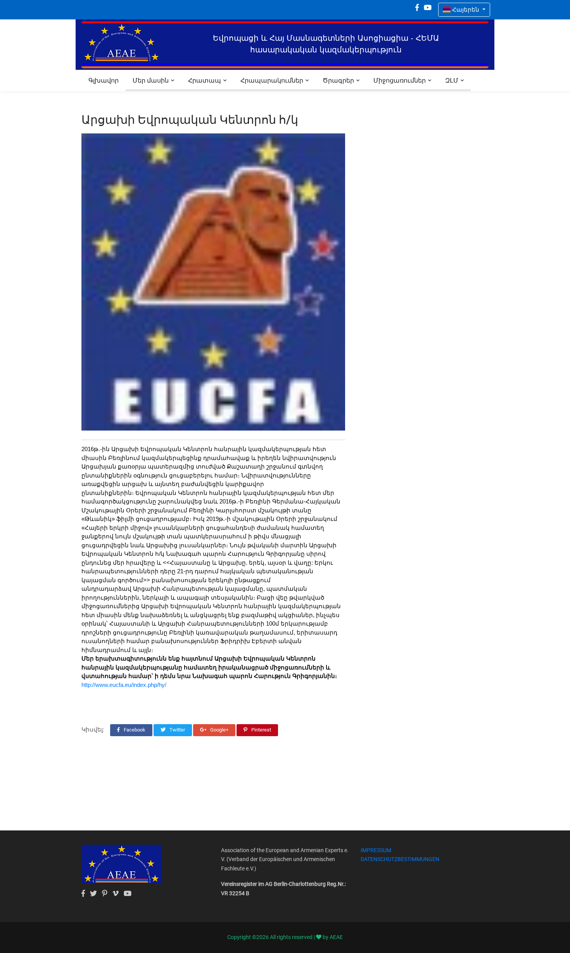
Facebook (134, 730)
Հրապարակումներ (271, 80)
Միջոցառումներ (399, 80)
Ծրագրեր (338, 80)
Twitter (176, 730)
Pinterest (260, 730)
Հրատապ (204, 80)
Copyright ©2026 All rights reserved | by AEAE (285, 937)
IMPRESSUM (376, 850)
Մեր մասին (151, 80)
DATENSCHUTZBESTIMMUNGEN (400, 859)
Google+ (218, 730)
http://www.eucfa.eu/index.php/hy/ (123, 684)
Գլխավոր (103, 80)
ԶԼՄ (451, 80)
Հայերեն (466, 9)
